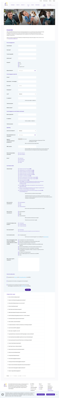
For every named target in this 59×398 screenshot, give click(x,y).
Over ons (28, 5)
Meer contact (50, 389)
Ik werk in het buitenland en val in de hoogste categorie (28, 178)
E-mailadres (9, 98)
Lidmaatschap (9, 168)
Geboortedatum (10, 70)
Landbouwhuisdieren (22, 206)
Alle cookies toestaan (50, 394)
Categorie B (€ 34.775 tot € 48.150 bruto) (26, 170)
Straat (8, 77)
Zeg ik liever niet (21, 66)
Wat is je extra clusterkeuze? (9, 212)
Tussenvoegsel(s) (10, 54)
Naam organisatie (10, 114)
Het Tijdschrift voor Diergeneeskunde (25, 252)
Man (20, 62)
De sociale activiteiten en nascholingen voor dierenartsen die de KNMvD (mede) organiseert (31, 245)
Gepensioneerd (21, 161)
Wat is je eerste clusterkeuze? (9, 203)
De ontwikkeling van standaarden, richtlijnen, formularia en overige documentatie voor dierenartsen (31, 250)
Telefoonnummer (10, 103)
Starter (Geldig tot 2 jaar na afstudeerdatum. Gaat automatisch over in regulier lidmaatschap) (31, 186)
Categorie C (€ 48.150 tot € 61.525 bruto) (26, 171)
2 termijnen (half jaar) (22, 224)
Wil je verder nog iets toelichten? (10, 259)
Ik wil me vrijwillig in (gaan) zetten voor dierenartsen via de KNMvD (29, 253)
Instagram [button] (41, 387)
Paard (20, 203)
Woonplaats (9, 89)
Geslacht (8, 62)
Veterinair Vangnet (50, 390)
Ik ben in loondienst (22, 154)
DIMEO (20, 205)
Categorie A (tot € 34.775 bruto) (25, 168)
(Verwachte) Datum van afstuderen (11, 135)
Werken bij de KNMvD (34, 387)
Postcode (9, 85)
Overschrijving (21, 229)
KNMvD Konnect (44, 5)
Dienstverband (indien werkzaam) (11, 154)
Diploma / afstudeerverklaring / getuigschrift (11, 141)
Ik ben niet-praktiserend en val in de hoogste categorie (28, 177)
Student (20, 162)
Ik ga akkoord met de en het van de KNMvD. (19, 277)
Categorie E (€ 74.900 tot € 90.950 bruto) (27, 174)
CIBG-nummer (9, 146)
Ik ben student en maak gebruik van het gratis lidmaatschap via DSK (29, 241)
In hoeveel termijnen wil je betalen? (11, 224)
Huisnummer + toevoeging (12, 81)
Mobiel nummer (9, 107)
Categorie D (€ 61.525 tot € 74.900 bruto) (26, 173)
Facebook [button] (41, 385)
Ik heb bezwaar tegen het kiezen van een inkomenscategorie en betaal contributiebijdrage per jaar (31, 191)
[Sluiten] (57, 394)
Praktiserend (21, 158)
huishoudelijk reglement (22, 277)
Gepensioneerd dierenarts (24, 180)
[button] (6, 3)
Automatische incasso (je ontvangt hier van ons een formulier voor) (29, 231)
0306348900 (50, 388)
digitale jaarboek (46, 236)
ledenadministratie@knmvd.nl (13, 38)
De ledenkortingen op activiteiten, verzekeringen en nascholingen (29, 248)
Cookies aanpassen (41, 394)
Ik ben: (8, 158)
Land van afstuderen (11, 130)
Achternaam (9, 58)
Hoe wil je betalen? (10, 229)
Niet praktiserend (22, 159)
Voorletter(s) (9, 45)
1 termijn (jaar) (21, 223)
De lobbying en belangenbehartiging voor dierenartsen (27, 242)
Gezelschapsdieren (22, 202)
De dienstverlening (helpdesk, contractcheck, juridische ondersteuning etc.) (30, 246)
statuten (15, 277)
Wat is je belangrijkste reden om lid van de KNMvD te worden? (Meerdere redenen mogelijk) (12, 242)
